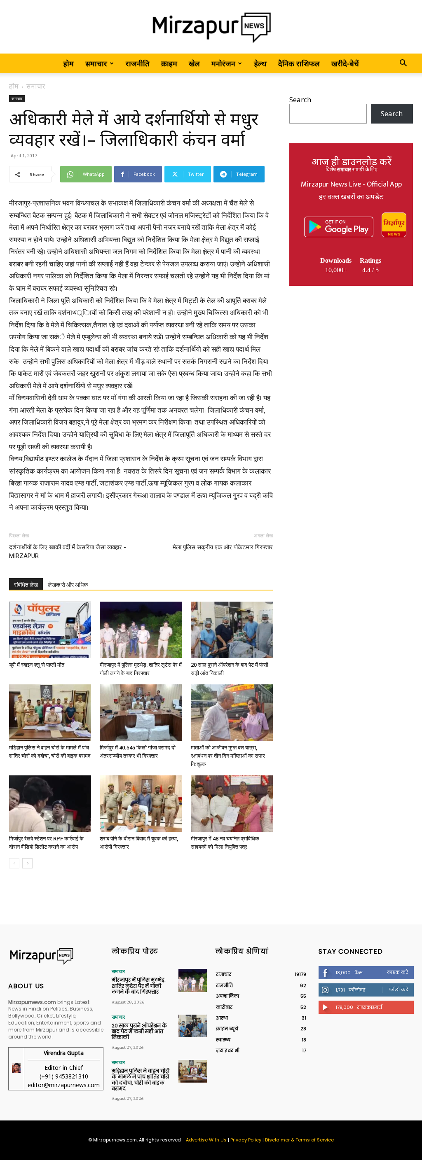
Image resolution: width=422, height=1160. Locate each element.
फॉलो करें (398, 989)
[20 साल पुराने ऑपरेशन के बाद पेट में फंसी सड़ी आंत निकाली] (232, 630)
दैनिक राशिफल (299, 63)
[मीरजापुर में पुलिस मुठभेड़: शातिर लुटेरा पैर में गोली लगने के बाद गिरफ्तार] (141, 630)
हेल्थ (260, 63)
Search (300, 99)
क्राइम (169, 63)
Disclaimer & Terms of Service (299, 1140)
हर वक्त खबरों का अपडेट (351, 197)
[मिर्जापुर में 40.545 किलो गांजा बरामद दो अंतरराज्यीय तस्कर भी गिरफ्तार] (141, 712)
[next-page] (27, 863)
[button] (403, 63)
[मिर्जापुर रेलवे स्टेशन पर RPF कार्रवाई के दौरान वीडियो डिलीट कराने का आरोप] (50, 803)
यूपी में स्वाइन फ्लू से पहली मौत (36, 665)
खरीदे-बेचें (345, 63)
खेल (194, 63)
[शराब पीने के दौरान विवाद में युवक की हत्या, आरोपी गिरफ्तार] (141, 803)
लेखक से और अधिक (68, 584)
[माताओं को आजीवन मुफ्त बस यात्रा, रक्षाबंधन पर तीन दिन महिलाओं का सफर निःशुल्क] (232, 712)
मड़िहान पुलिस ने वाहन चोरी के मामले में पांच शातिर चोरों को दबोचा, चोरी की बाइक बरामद (140, 1079)
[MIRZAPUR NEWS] (55, 956)
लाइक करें (397, 972)
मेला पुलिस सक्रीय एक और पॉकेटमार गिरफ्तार (223, 547)
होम (68, 63)
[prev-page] (14, 863)
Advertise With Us (206, 1140)
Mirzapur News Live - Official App (351, 184)
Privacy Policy (245, 1140)
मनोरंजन (223, 63)
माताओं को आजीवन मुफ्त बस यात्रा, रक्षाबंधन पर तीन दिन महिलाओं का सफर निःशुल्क (228, 756)
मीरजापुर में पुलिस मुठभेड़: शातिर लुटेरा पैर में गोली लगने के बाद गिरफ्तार (139, 985)
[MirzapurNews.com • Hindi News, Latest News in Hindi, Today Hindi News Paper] (211, 27)
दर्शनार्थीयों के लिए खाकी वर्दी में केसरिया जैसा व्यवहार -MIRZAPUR (67, 552)
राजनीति (138, 63)
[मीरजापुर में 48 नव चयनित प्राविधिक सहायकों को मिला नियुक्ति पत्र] (232, 803)
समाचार (96, 63)
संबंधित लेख (26, 584)
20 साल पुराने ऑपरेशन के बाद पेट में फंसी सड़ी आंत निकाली (139, 1031)
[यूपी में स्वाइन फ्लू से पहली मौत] (50, 630)
